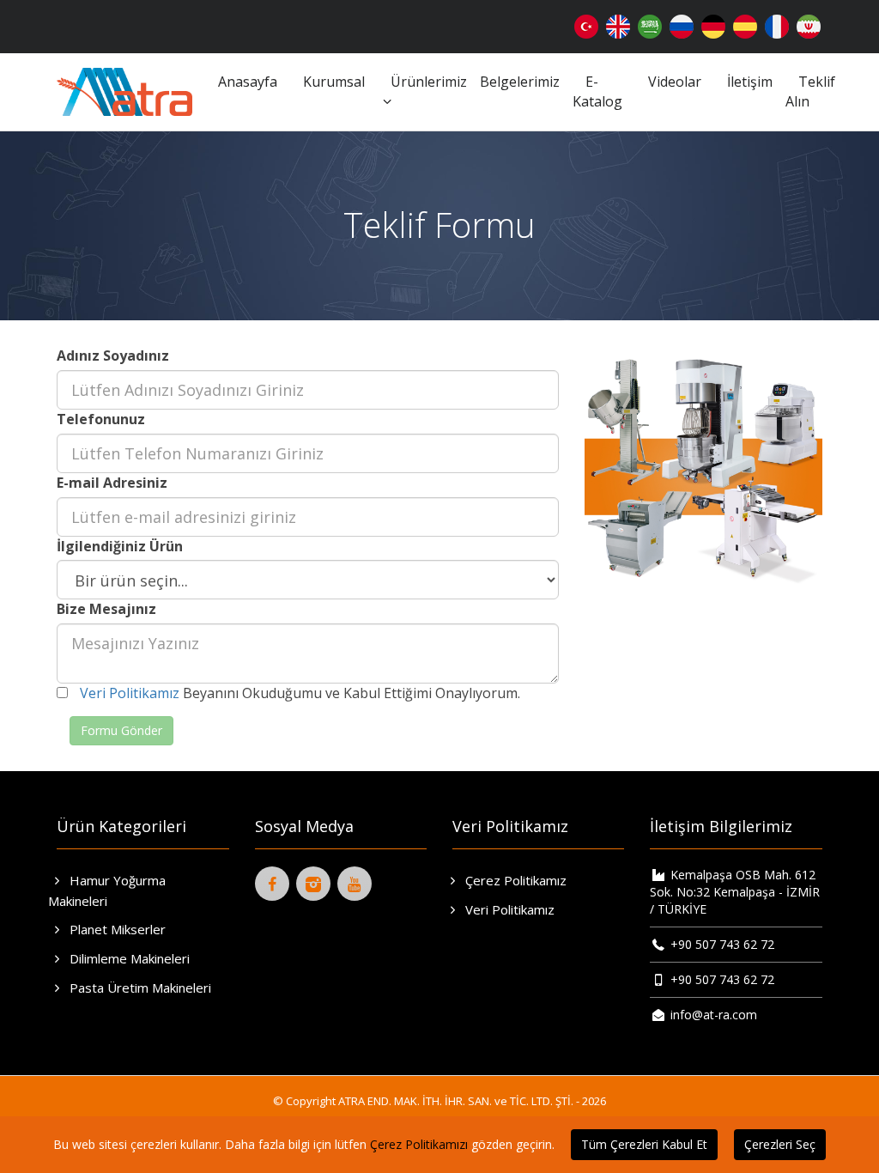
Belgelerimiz (520, 81)
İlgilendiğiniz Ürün (120, 546)
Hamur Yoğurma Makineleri (107, 890)
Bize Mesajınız (106, 608)
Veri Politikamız (129, 693)
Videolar (674, 81)
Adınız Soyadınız (113, 355)
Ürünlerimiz (429, 81)
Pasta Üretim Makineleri (138, 987)
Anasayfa (247, 81)
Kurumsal (334, 81)
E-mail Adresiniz (112, 482)
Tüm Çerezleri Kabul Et (644, 1144)
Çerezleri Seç (779, 1144)
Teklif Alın (810, 91)
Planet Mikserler (116, 929)
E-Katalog (597, 91)
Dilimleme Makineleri (128, 958)
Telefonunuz (101, 419)
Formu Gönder (121, 730)
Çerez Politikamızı (419, 1144)
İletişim (750, 81)
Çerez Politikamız (514, 880)
